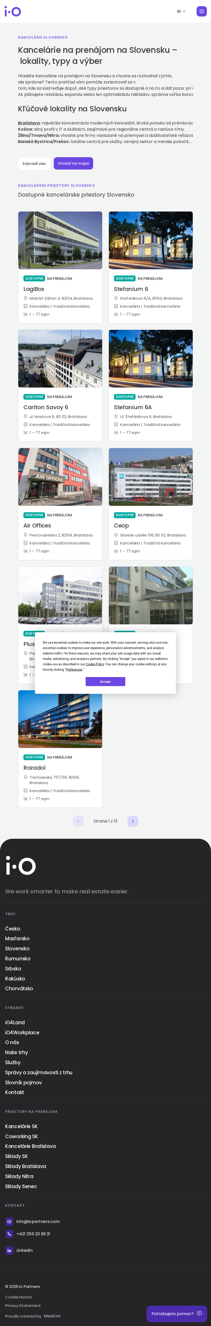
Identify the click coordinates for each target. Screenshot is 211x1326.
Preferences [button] (74, 670)
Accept (105, 681)
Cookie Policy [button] (95, 664)
